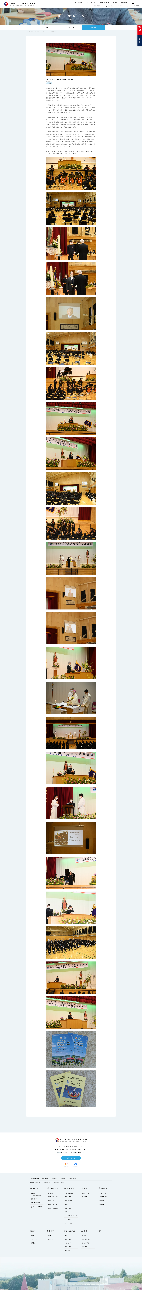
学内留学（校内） (104, 1196)
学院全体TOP (35, 1179)
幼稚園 (63, 1179)
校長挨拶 (33, 1193)
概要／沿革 (34, 1198)
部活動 (50, 1235)
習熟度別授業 (68, 1200)
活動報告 (93, 27)
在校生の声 (68, 1239)
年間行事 (50, 1239)
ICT (66, 1211)
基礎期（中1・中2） (53, 1196)
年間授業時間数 (69, 1193)
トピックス (71, 27)
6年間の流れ (51, 1193)
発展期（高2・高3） (53, 1204)
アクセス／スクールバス (36, 1207)
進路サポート (85, 1193)
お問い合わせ (71, 1158)
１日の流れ (68, 1219)
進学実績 (84, 1196)
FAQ (66, 1235)
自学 (66, 1204)
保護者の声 (68, 1246)
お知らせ (87, 6)
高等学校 (45, 1179)
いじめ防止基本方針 (36, 1195)
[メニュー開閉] (137, 4)
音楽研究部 (73, 1179)
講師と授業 (68, 1208)
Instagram (67, 1166)
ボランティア (68, 1223)
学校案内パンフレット (139, 30)
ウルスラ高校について (54, 1208)
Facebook (75, 1166)
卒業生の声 (68, 1242)
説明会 (84, 1235)
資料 (128, 6)
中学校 (55, 1179)
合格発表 (84, 1246)
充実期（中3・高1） (53, 1200)
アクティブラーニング (71, 1215)
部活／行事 (97, 6)
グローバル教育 (104, 1193)
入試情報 (120, 6)
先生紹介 (67, 1250)
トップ (27, 31)
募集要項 (139, 40)
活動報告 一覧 (39, 31)
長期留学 (102, 1204)
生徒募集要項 (85, 1242)
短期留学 (102, 1200)
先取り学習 (68, 1196)
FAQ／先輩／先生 (109, 6)
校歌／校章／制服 (35, 1202)
